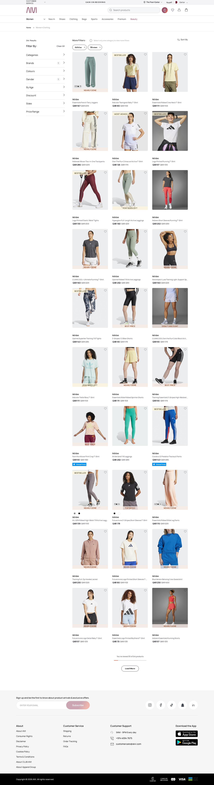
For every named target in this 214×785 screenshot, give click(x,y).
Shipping (67, 731)
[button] (172, 10)
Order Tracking (70, 741)
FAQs (65, 746)
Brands (42, 63)
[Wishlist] (105, 54)
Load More (130, 668)
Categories (32, 55)
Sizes (29, 103)
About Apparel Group (26, 767)
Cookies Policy (23, 751)
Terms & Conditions (25, 756)
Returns (67, 736)
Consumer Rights (24, 736)
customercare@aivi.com (128, 743)
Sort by (184, 39)
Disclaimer (21, 741)
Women (30, 19)
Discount (31, 95)
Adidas (78, 47)
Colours (30, 71)
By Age (29, 87)
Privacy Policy (22, 746)
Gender (42, 79)
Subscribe (78, 705)
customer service (31, 2)
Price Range (32, 111)
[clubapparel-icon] (165, 10)
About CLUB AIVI (23, 761)
